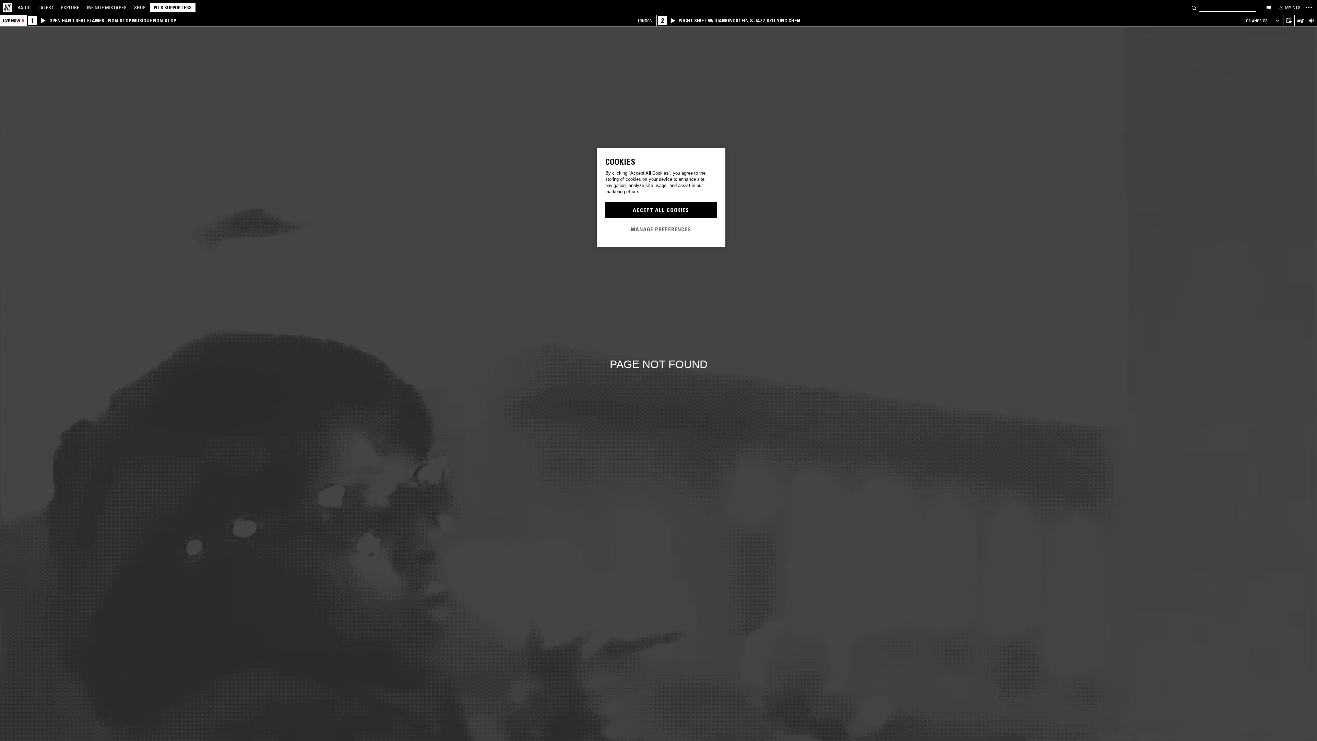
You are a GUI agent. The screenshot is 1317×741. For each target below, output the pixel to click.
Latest (46, 7)
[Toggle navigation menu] (1308, 7)
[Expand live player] (1277, 20)
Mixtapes (107, 7)
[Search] (1193, 7)
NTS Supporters (173, 7)
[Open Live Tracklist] (1300, 20)
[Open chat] (1268, 7)
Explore (70, 7)
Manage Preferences (661, 229)
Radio (24, 7)
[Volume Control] (1311, 20)
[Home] (7, 7)
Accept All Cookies (661, 210)
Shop (140, 7)
